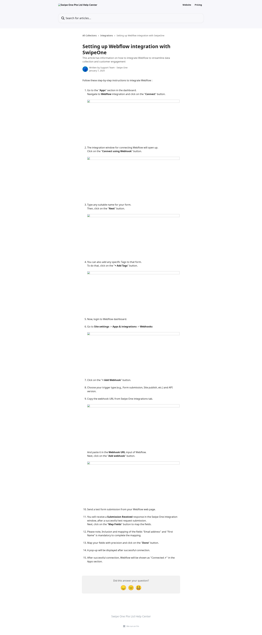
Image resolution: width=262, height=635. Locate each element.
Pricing (198, 5)
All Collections (89, 35)
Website (187, 5)
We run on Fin (132, 626)
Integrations (106, 35)
